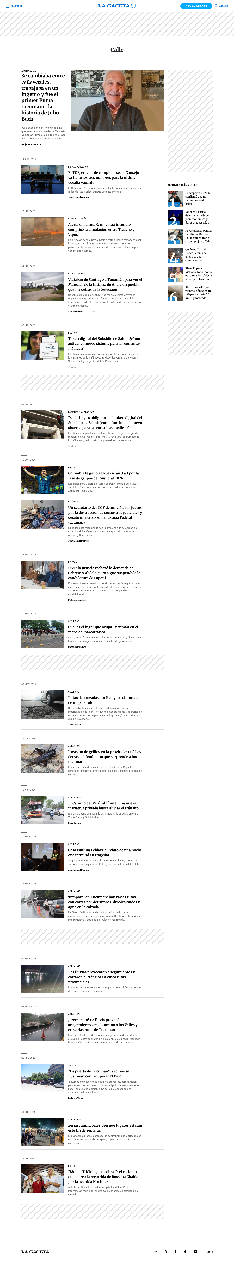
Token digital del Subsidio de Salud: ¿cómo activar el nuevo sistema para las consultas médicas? (104, 343)
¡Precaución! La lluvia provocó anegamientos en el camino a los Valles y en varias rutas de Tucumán (103, 1025)
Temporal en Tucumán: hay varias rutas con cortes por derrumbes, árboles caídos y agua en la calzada (104, 902)
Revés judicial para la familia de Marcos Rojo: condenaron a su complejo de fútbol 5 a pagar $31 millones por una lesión (198, 241)
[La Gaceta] (117, 6)
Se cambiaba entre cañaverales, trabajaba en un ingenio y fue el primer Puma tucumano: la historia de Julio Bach (43, 97)
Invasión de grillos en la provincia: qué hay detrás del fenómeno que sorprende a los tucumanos (104, 757)
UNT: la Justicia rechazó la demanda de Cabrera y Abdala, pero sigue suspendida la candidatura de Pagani (104, 573)
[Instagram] (156, 1252)
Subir (210, 1252)
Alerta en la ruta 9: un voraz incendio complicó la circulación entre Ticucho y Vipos (101, 229)
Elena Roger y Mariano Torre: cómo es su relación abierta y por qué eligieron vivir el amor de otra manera (198, 277)
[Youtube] (195, 1252)
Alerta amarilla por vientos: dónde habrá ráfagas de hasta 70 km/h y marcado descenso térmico (198, 294)
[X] (166, 1252)
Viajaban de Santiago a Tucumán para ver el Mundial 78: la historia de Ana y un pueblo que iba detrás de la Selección (105, 284)
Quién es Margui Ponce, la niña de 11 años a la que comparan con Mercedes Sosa (197, 257)
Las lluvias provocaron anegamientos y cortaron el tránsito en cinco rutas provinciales (101, 977)
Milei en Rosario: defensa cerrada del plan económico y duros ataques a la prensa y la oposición (198, 219)
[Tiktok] (185, 1252)
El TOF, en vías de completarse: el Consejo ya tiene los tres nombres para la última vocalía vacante (103, 177)
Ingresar (223, 6)
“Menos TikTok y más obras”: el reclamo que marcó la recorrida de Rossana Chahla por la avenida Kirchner (103, 1177)
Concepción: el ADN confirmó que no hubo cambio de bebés (197, 198)
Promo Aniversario (196, 6)
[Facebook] (176, 1252)
